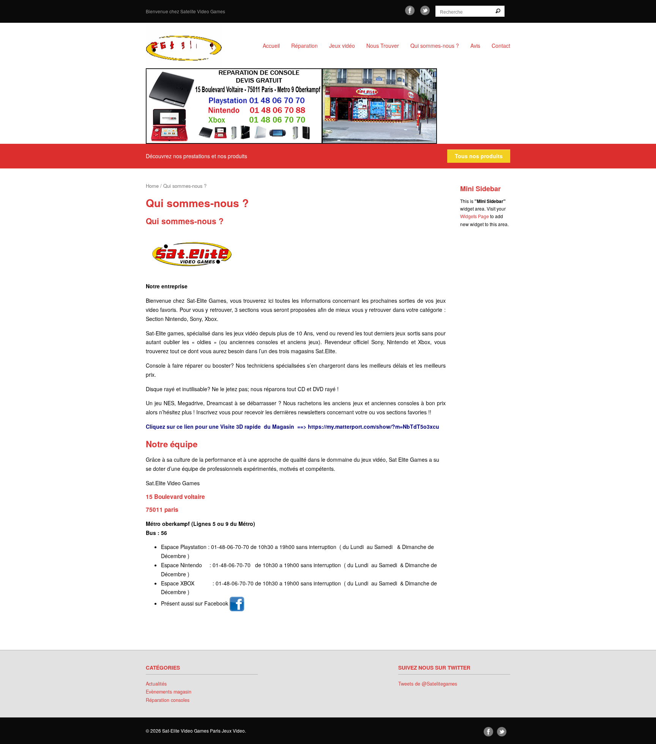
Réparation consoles (167, 700)
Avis (475, 45)
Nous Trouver (382, 45)
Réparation (304, 45)
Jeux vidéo (342, 45)
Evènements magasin (168, 691)
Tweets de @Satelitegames (427, 683)
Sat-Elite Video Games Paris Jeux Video (191, 45)
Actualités (156, 683)
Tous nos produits (479, 156)
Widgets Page (474, 216)
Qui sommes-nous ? (434, 45)
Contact (501, 45)
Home (152, 185)
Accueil (271, 45)
